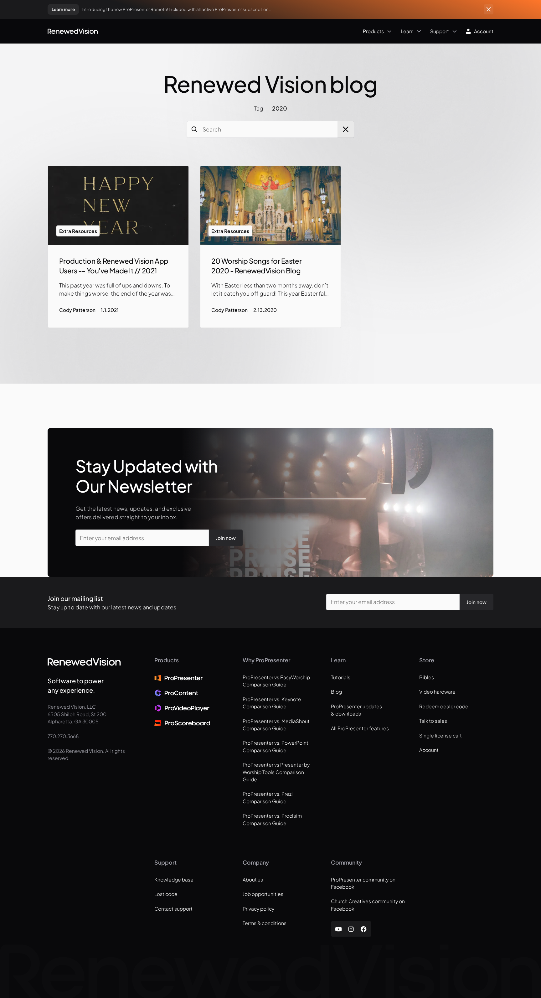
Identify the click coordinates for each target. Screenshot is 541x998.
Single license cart (440, 735)
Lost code (166, 894)
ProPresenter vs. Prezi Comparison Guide (268, 797)
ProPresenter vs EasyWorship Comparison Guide (276, 680)
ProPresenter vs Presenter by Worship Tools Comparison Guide (276, 772)
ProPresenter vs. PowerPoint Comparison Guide (275, 746)
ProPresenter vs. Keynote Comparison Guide (272, 702)
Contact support (173, 909)
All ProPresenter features (360, 728)
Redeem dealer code (443, 706)
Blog (336, 692)
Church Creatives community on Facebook (368, 904)
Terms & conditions (264, 923)
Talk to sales (433, 721)
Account (429, 750)
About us (253, 879)
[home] (73, 31)
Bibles (426, 677)
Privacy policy (258, 909)
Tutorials (340, 677)
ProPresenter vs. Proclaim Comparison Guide (272, 819)
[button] (246, 31)
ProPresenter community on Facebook (363, 883)
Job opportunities (263, 894)
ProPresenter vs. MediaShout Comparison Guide (276, 724)
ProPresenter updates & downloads (356, 709)
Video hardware (437, 692)
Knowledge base (173, 879)
